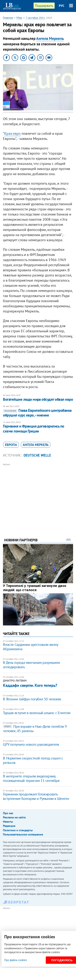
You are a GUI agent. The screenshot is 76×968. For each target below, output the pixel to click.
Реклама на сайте (14, 817)
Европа (11, 445)
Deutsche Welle (37, 455)
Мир (19, 17)
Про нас (8, 813)
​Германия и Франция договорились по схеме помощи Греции (33, 428)
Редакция (9, 826)
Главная (8, 17)
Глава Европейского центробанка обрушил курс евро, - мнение (37, 413)
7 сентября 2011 (35, 17)
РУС (61, 6)
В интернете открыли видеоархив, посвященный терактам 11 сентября (31, 778)
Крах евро (12, 133)
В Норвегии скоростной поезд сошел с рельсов (33, 760)
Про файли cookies (15, 960)
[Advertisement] (38, 496)
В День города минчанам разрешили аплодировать (31, 664)
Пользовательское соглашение (23, 834)
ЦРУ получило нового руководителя (31, 744)
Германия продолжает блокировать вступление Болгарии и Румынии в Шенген (36, 796)
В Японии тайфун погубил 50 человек (32, 699)
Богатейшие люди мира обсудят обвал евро (38, 399)
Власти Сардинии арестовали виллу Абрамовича (30, 646)
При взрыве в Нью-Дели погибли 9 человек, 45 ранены (35, 728)
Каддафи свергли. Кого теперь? (30, 685)
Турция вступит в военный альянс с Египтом (36, 712)
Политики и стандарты (18, 830)
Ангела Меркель (50, 38)
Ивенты (8, 821)
